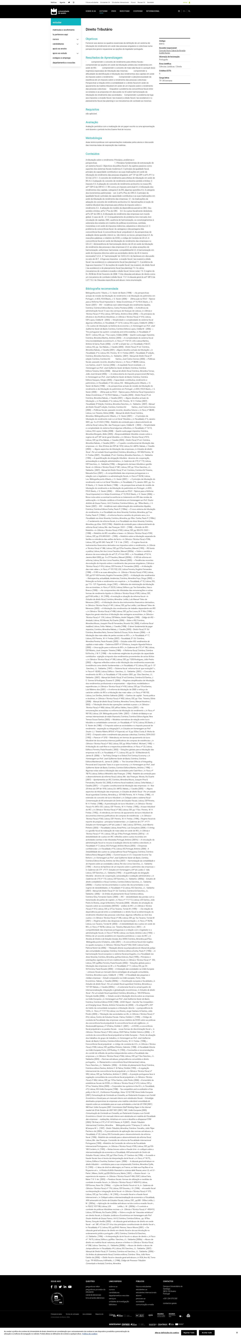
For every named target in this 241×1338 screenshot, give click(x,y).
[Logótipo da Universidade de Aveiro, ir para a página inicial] (60, 11)
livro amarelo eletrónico (95, 1298)
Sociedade (150, 2)
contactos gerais (170, 1303)
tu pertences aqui (60, 34)
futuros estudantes (143, 1287)
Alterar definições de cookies (167, 1333)
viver (113, 11)
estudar (103, 11)
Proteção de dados (56, 1314)
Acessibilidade (87, 1314)
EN (184, 11)
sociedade (140, 1302)
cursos (56, 39)
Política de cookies (89, 1334)
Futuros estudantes (92, 2)
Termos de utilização (72, 1314)
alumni (138, 1296)
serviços (112, 1299)
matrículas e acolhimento (64, 30)
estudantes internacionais (146, 1293)
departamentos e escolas (64, 62)
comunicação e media (145, 1305)
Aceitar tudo (207, 1333)
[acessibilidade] (179, 11)
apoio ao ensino (60, 48)
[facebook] (69, 2)
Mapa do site (99, 1314)
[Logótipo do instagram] (55, 1287)
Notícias (54, 2)
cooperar (138, 11)
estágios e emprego (62, 58)
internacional (153, 11)
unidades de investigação (119, 1302)
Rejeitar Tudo (189, 1333)
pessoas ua (140, 1299)
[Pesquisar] (189, 11)
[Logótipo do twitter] (60, 1287)
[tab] (66, 30)
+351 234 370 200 (170, 1299)
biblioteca (113, 1305)
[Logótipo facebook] (51, 1287)
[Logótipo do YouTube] (70, 1287)
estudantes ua (141, 1290)
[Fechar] (237, 1332)
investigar (125, 11)
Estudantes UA (105, 2)
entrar (185, 2)
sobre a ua (91, 11)
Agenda (62, 2)
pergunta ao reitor (93, 1287)
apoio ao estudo (60, 53)
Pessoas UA (141, 2)
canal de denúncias (93, 1295)
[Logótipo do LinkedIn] (65, 1287)
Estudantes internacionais (120, 2)
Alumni (133, 2)
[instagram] (73, 2)
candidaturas (58, 44)
